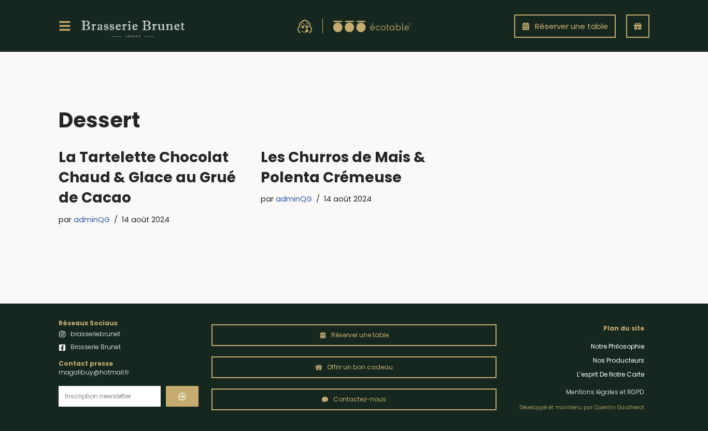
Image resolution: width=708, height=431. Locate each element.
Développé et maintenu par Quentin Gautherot (581, 407)
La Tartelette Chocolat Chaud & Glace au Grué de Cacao (147, 177)
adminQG (92, 219)
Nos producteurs (618, 360)
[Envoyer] (182, 396)
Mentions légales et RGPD (605, 391)
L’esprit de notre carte (610, 374)
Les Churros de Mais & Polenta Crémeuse (343, 167)
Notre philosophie (617, 346)
